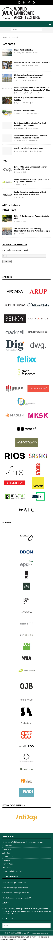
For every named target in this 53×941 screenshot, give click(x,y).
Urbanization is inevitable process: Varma (28, 148)
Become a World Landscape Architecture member (23, 842)
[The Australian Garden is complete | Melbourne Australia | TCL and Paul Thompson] (7, 138)
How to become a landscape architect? (16, 898)
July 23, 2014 (20, 80)
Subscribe (7, 261)
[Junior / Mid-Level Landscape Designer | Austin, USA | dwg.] (7, 169)
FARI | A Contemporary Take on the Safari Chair (32, 217)
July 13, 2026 (20, 234)
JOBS (4, 161)
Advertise (6, 853)
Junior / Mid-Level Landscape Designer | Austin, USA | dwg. (31, 168)
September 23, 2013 (22, 103)
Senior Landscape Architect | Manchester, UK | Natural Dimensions (32, 180)
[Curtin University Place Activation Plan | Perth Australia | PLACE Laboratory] (7, 125)
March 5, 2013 (20, 141)
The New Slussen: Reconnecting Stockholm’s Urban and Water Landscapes (32, 229)
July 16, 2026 (20, 197)
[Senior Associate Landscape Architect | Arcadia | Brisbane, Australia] (7, 194)
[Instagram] (19, 2)
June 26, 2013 (20, 128)
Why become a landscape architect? (15, 893)
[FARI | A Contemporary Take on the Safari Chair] (7, 218)
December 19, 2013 (22, 93)
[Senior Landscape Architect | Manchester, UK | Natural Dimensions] (7, 182)
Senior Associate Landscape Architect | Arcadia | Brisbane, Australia (30, 193)
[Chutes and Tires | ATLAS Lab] (7, 113)
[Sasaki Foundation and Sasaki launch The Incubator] (7, 65)
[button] (49, 24)
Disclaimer (6, 867)
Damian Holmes (32, 53)
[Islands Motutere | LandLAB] (7, 52)
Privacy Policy (7, 864)
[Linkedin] (24, 2)
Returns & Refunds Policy (12, 871)
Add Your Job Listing (11, 205)
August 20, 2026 (21, 221)
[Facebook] (29, 2)
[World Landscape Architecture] (20, 20)
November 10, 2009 (22, 151)
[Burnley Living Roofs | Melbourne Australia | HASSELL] (7, 100)
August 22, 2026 (21, 172)
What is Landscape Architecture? (14, 882)
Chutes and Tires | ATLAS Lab (24, 110)
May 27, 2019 (20, 53)
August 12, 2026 (21, 184)
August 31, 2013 (21, 113)
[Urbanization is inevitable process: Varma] (7, 151)
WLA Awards (13, 914)
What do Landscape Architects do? (15, 887)
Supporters (7, 845)
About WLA (6, 849)
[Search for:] (26, 29)
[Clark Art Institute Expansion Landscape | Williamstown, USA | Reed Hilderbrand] (7, 77)
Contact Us (6, 860)
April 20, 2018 (20, 65)
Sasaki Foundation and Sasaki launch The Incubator (32, 62)
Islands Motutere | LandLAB (24, 50)
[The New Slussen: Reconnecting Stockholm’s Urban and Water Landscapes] (7, 231)
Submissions (7, 856)
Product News (9, 210)
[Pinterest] (34, 2)
